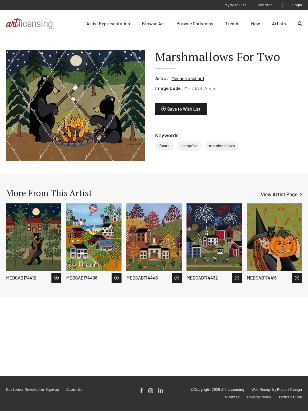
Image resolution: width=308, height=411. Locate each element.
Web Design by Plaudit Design (276, 389)
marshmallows (222, 145)
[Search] (300, 23)
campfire (189, 145)
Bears (164, 145)
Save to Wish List (184, 109)
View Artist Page (279, 194)
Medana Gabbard (187, 78)
